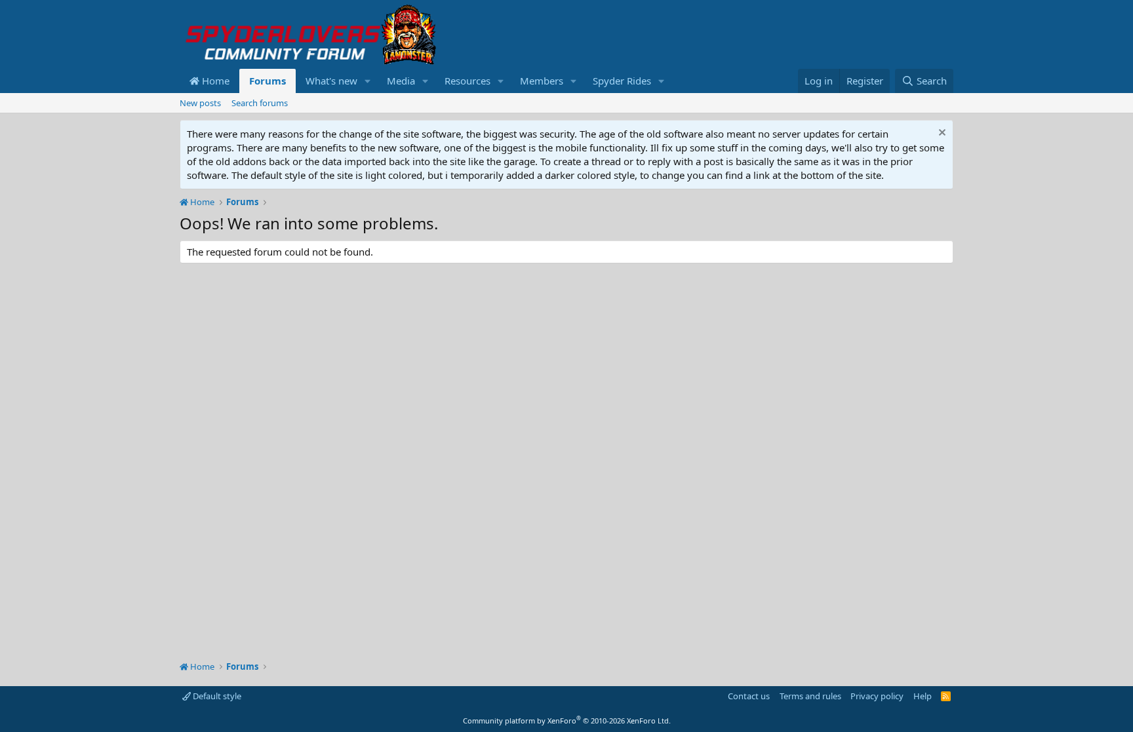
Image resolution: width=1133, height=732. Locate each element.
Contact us (749, 696)
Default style (216, 696)
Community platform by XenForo (567, 720)
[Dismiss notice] (940, 134)
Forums (267, 80)
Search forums (259, 103)
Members (541, 80)
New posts (200, 103)
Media (401, 80)
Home (214, 80)
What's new (331, 80)
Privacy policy (877, 696)
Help (922, 696)
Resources (467, 80)
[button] (368, 81)
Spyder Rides (622, 80)
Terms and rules (810, 696)
